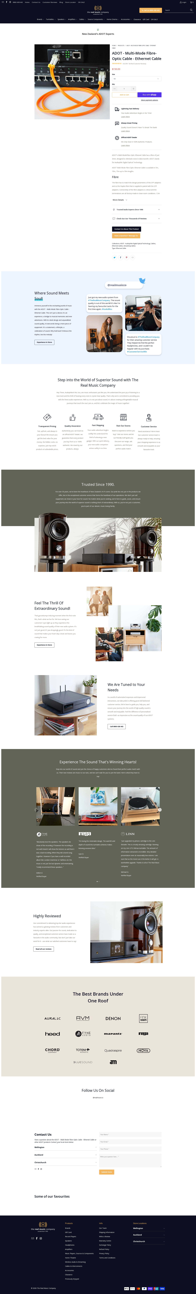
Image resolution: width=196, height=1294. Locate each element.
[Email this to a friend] (132, 257)
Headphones (69, 1245)
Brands (67, 1228)
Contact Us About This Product (126, 229)
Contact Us (36, 2)
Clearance (68, 1275)
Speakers (68, 1241)
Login (184, 2)
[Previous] (36, 810)
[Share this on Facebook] (120, 257)
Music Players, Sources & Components (79, 1253)
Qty (113, 84)
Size (113, 74)
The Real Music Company (46, 1288)
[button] (40, 19)
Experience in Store (44, 342)
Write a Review (104, 1236)
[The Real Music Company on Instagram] (10, 2)
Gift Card (68, 1232)
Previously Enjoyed (72, 1279)
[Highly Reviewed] (126, 932)
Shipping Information (106, 1232)
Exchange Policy (105, 1245)
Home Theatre (70, 1258)
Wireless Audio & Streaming (75, 1262)
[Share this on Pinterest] (126, 257)
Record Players (70, 1236)
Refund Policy (104, 1249)
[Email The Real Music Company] (3, 2)
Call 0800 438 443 (116, 726)
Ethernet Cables (117, 246)
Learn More (125, 117)
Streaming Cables (130, 246)
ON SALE (81, 2)
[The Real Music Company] (98, 10)
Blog (61, 2)
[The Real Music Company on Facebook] (6, 2)
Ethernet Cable (121, 248)
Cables (153, 244)
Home (27, 2)
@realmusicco (98, 1098)
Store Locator (70, 2)
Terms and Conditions (107, 1258)
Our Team (103, 1228)
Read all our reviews (43, 949)
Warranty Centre (105, 1241)
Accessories (69, 1270)
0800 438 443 (18, 2)
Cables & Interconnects (73, 1266)
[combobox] (179, 10)
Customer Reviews (50, 2)
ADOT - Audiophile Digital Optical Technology (135, 244)
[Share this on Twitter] (114, 257)
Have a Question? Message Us (126, 236)
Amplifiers (68, 1249)
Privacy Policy (104, 1253)
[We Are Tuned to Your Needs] (65, 705)
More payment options (149, 100)
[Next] (160, 810)
